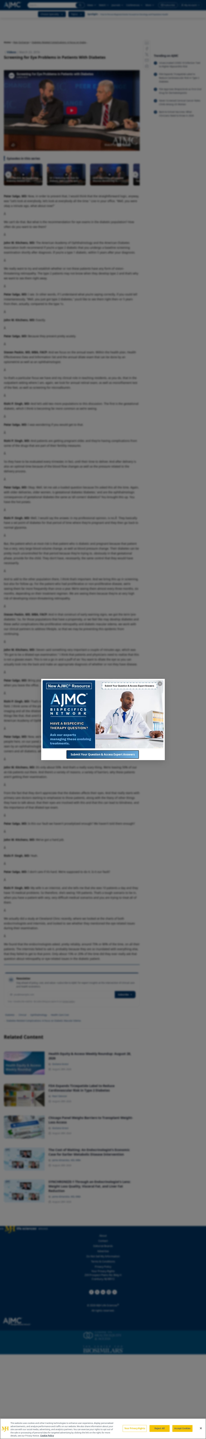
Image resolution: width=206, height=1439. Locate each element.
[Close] (200, 1428)
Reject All (159, 1428)
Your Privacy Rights (134, 1428)
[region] (103, 1428)
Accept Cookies (182, 1428)
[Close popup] (160, 683)
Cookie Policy (47, 1435)
